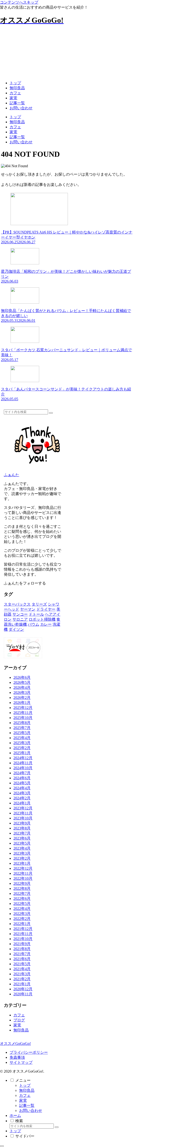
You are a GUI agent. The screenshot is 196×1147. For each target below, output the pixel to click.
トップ (25, 1085)
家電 (23, 1100)
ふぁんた (11, 475)
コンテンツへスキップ (19, 2)
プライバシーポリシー (29, 1052)
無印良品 (26, 1090)
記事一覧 (26, 1105)
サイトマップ (21, 1062)
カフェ (25, 1095)
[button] (51, 413)
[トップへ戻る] (2, 1146)
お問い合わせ (30, 1110)
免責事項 (17, 1057)
